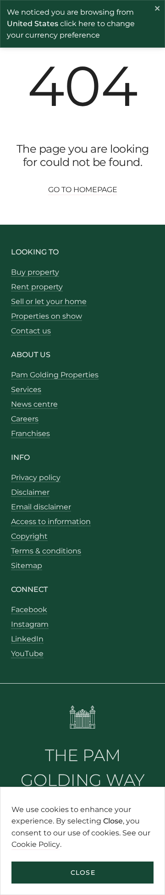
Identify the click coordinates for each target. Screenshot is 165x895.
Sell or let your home (49, 301)
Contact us (31, 330)
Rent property (37, 286)
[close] (157, 9)
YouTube (27, 653)
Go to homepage (82, 189)
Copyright (29, 536)
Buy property (35, 272)
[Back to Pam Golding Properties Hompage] (83, 719)
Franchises (30, 433)
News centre (34, 404)
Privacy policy (35, 477)
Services (26, 389)
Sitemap (26, 565)
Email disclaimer (41, 507)
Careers (24, 418)
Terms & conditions (46, 551)
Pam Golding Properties (55, 374)
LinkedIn (27, 639)
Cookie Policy (35, 844)
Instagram (30, 624)
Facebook (29, 609)
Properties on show (46, 316)
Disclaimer (30, 492)
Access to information (51, 521)
